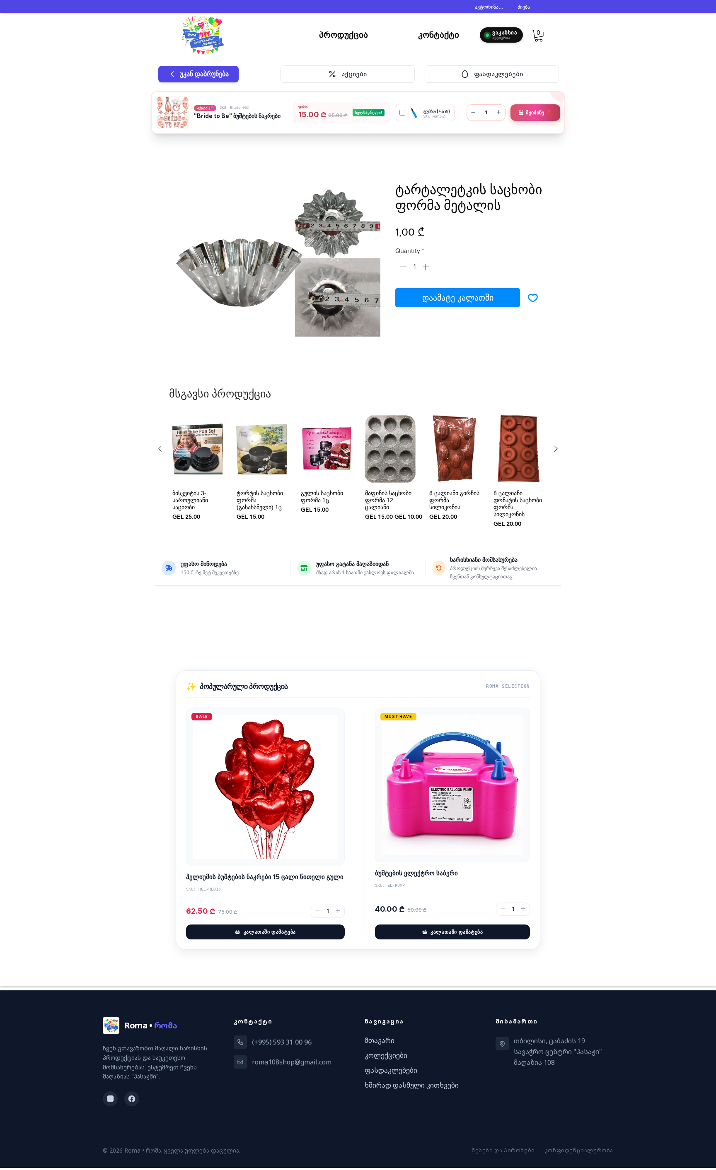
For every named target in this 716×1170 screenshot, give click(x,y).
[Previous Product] (160, 450)
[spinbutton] (414, 268)
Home (182, 153)
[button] (539, 36)
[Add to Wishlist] (532, 299)
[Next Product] (556, 450)
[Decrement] (402, 268)
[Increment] (426, 268)
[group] (358, 473)
